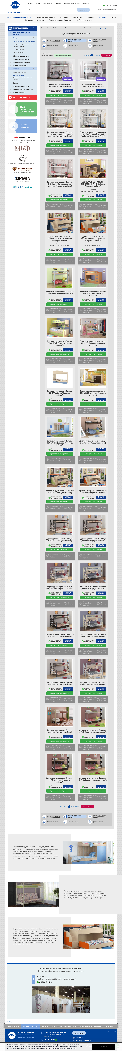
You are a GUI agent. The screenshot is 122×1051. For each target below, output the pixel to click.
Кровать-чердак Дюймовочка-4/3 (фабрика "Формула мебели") (60, 492)
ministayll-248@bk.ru (83, 1040)
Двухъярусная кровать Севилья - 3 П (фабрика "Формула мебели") (93, 779)
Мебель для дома (20, 28)
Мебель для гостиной (21, 59)
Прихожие (77, 17)
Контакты (85, 3)
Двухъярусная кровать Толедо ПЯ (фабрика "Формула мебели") (59, 588)
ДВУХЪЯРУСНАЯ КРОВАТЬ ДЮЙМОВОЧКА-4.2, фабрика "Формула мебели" (93, 239)
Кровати (102, 17)
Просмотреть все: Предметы (59, 95)
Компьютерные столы (34, 20)
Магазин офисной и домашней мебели (15, 11)
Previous (35, 999)
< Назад (9, 1022)
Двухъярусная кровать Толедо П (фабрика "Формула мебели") (93, 588)
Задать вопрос (83, 10)
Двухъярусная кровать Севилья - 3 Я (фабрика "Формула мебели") (93, 731)
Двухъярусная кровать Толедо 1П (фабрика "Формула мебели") (93, 635)
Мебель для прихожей (21, 62)
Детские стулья (19, 52)
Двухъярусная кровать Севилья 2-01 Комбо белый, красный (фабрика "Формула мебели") (60, 184)
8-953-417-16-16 (111, 5)
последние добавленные (63, 55)
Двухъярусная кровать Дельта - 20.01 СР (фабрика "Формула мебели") (93, 343)
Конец (98, 55)
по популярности (47, 55)
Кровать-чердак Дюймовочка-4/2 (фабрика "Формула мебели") (93, 492)
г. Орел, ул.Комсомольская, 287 (107, 9)
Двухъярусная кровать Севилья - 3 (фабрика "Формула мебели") (59, 292)
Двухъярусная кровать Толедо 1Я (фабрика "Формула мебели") (60, 635)
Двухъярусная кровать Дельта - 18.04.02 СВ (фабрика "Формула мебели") (93, 393)
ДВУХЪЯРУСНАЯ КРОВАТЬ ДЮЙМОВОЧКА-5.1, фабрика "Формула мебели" (93, 184)
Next (87, 999)
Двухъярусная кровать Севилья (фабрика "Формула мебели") (60, 731)
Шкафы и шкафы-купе (46, 17)
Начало (86, 55)
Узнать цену (68, 91)
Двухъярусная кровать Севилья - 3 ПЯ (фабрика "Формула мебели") (59, 780)
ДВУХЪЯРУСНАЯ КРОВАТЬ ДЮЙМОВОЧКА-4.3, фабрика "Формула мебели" (60, 239)
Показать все (106, 55)
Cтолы (113, 17)
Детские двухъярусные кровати (24, 41)
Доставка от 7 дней (70, 101)
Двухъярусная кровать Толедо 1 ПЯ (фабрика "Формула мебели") (93, 683)
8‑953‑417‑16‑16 (56, 92)
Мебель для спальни (20, 66)
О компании (13, 1026)
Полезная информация (72, 3)
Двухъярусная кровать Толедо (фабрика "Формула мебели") (93, 540)
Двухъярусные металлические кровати (23, 79)
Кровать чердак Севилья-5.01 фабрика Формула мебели (60, 85)
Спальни (90, 17)
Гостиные (64, 17)
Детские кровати (19, 47)
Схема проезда (48, 1036)
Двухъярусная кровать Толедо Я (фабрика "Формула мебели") (59, 540)
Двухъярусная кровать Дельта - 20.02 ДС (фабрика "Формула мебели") (60, 343)
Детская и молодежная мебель (18, 17)
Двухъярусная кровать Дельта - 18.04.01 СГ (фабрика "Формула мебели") (60, 443)
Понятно (103, 1047)
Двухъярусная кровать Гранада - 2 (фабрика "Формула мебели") (93, 442)
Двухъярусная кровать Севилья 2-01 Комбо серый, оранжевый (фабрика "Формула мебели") (60, 134)
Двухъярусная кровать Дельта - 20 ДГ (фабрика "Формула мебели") (60, 393)
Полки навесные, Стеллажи (60, 20)
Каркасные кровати (19, 72)
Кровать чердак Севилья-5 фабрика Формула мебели (93, 85)
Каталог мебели (30, 1026)
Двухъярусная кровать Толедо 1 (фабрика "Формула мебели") (60, 683)
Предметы (16, 38)
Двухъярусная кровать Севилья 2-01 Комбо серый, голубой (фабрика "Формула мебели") (93, 134)
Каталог (49, 28)
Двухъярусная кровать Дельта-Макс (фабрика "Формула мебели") (93, 293)
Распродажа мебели (21, 97)
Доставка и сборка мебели (52, 3)
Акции (37, 3)
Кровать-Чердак (19, 49)
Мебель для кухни (84, 20)
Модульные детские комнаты (23, 44)
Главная (30, 3)
